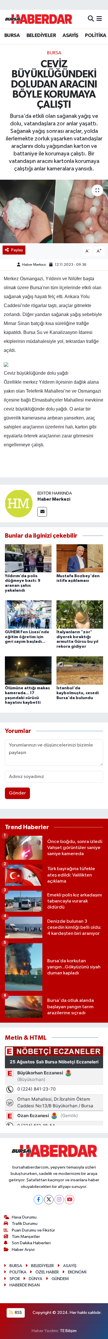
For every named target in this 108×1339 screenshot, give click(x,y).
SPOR (15, 1279)
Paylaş (17, 250)
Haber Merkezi (34, 265)
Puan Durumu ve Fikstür (33, 1230)
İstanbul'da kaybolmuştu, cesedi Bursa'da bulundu (77, 693)
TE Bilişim (68, 1331)
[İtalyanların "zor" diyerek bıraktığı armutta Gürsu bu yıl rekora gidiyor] (79, 614)
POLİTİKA (95, 35)
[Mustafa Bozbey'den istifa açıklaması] (79, 558)
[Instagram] (59, 1199)
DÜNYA (35, 1279)
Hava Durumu (24, 1217)
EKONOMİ (77, 1272)
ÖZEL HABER (47, 1272)
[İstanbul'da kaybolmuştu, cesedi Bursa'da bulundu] (79, 670)
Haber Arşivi (23, 1249)
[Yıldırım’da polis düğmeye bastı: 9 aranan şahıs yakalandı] (28, 558)
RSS (18, 1312)
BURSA (12, 35)
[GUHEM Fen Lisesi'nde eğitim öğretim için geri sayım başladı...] (28, 614)
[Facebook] (38, 1199)
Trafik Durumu (24, 1223)
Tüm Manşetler (26, 1236)
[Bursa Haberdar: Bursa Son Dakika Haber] (38, 19)
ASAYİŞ (70, 35)
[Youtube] (69, 1199)
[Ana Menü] (99, 18)
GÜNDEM (60, 1279)
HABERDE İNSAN (25, 1285)
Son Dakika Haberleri (31, 1243)
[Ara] (91, 18)
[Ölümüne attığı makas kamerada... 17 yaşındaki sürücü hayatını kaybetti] (28, 670)
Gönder (17, 793)
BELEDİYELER (41, 35)
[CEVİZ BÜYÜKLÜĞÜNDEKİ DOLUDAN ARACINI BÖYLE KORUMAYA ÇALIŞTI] (54, 211)
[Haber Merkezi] (19, 503)
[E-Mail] (42, 512)
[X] (49, 1199)
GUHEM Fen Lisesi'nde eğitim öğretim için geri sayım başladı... (27, 637)
